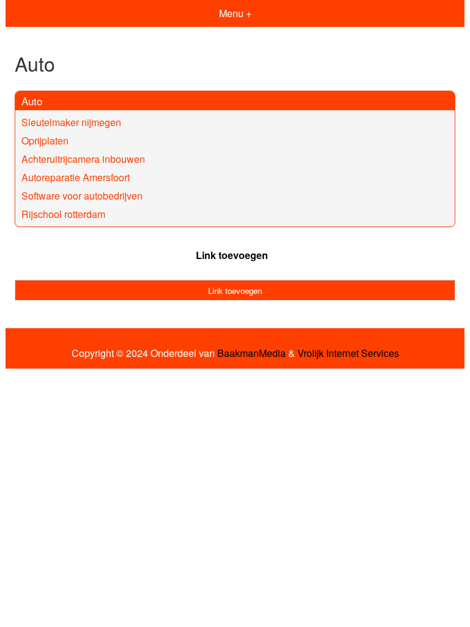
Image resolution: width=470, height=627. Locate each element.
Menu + (235, 13)
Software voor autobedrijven (82, 196)
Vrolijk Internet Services (348, 353)
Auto (31, 100)
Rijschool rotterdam (63, 214)
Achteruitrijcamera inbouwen (83, 159)
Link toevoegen (232, 255)
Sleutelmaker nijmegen (71, 122)
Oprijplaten (45, 140)
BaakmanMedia (251, 353)
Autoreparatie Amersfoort (75, 177)
